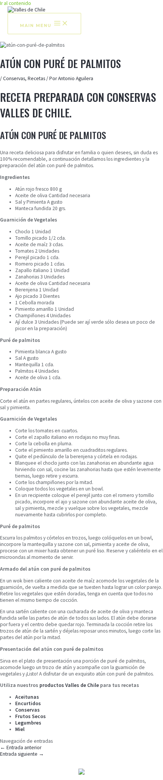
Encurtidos (28, 703)
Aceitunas (27, 697)
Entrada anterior (20, 747)
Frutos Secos (30, 716)
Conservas (14, 78)
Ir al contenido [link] (15, 3)
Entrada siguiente (22, 754)
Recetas (36, 78)
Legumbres (28, 723)
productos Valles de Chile (69, 685)
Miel (20, 729)
